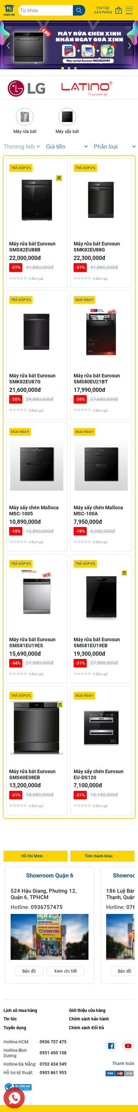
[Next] (129, 45)
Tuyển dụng (15, 1027)
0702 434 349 (53, 1064)
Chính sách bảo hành (89, 1019)
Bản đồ (29, 971)
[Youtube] (128, 1045)
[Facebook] (111, 1045)
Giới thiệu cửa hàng (87, 1010)
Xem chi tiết (65, 971)
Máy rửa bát (24, 131)
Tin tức (10, 1019)
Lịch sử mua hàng (20, 1010)
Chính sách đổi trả (86, 1027)
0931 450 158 (53, 1052)
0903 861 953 (53, 1072)
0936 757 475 (53, 1041)
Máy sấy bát (67, 131)
